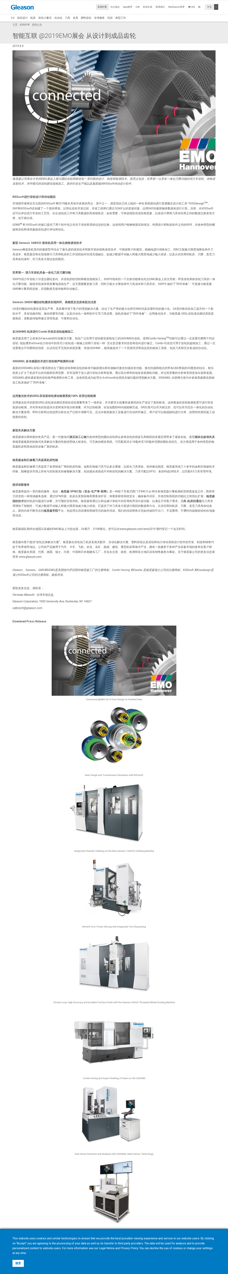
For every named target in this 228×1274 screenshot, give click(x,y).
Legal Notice (107, 1248)
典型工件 (120, 17)
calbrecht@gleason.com (27, 608)
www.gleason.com (30, 556)
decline (154, 1248)
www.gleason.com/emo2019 (138, 529)
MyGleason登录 (176, 7)
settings (207, 1248)
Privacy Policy (129, 1248)
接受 (18, 1263)
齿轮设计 (22, 17)
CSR (138, 7)
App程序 (127, 7)
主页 (14, 24)
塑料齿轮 (86, 17)
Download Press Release (29, 621)
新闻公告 (37, 24)
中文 (209, 7)
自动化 (58, 17)
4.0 (12, 17)
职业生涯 (147, 7)
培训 (110, 17)
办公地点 (115, 7)
